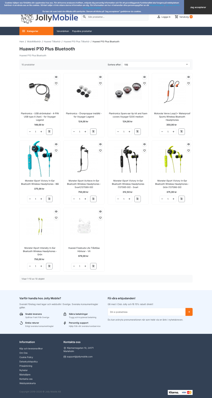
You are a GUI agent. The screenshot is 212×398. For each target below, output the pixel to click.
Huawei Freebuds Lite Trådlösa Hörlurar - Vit (84, 249)
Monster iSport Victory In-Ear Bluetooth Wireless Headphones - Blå (40, 182)
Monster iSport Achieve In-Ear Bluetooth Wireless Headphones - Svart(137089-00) (84, 183)
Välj (126, 64)
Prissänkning (25, 366)
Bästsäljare (24, 374)
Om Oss (23, 353)
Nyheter (23, 370)
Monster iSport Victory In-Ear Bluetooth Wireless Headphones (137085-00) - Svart (128, 183)
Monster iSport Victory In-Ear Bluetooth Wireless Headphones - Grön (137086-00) (172, 183)
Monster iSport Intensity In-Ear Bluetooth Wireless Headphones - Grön (40, 251)
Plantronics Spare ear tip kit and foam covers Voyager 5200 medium (128, 115)
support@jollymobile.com (79, 356)
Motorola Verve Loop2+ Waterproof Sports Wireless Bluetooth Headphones (172, 116)
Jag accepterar (198, 7)
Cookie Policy (26, 357)
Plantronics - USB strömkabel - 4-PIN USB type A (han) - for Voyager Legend (40, 116)
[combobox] (115, 17)
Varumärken (63, 31)
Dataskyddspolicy (28, 361)
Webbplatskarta (27, 383)
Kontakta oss (25, 379)
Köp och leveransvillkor (31, 348)
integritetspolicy (157, 5)
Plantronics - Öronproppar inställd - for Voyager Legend (84, 115)
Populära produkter (82, 31)
